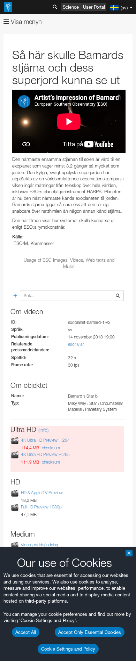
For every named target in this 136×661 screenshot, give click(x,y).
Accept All (25, 632)
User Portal (94, 7)
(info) (43, 430)
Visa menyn (25, 21)
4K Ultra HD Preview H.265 (45, 454)
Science (71, 7)
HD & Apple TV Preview (42, 492)
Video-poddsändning (39, 544)
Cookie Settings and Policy (68, 649)
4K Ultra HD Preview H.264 (45, 440)
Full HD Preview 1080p (41, 506)
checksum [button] (50, 447)
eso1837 (76, 344)
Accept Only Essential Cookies (89, 632)
